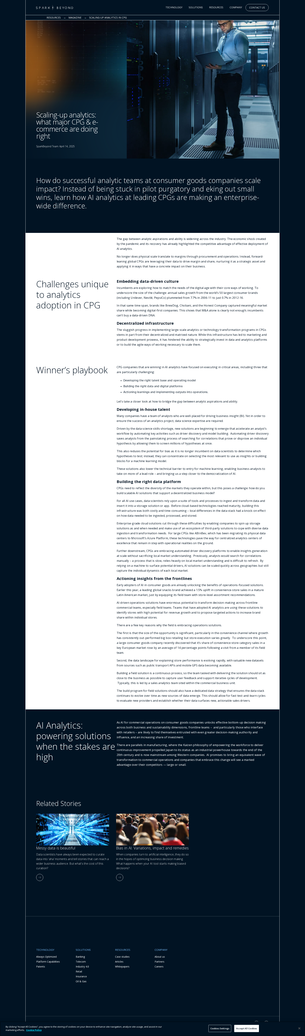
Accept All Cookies (246, 1028)
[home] (54, 7)
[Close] (299, 1028)
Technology (174, 7)
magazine (74, 17)
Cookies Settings (219, 1028)
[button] (174, 7)
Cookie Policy (34, 1030)
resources (54, 17)
